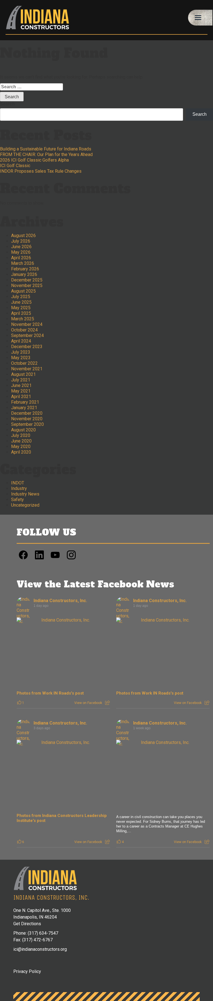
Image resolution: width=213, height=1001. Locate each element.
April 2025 (21, 313)
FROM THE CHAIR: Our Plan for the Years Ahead (46, 154)
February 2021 (25, 402)
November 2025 (26, 285)
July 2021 (20, 380)
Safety (17, 499)
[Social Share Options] (107, 703)
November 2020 (26, 418)
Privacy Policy (27, 971)
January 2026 (24, 274)
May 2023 (21, 357)
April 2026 (21, 257)
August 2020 (23, 429)
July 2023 (20, 352)
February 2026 (25, 268)
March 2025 (22, 318)
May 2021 (21, 391)
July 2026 (20, 241)
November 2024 (26, 324)
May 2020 (21, 446)
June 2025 (21, 302)
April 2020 (21, 452)
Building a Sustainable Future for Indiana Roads (45, 149)
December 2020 (26, 413)
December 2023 (26, 346)
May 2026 (21, 252)
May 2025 (21, 307)
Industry (19, 488)
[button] (200, 18)
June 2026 (21, 246)
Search (7, 104)
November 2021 (26, 368)
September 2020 (27, 424)
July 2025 (20, 296)
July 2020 (20, 435)
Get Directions (27, 923)
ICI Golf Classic (15, 165)
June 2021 (21, 385)
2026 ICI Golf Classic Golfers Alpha (34, 160)
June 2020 (21, 441)
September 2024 (27, 335)
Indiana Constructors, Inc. (60, 600)
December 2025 (26, 280)
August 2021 (23, 374)
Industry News (25, 494)
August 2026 (23, 235)
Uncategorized (25, 505)
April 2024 (21, 341)
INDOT (17, 483)
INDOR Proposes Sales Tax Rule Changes (41, 171)
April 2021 (21, 396)
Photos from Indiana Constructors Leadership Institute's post (62, 818)
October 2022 (24, 363)
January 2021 (24, 407)
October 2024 (24, 330)
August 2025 (23, 291)
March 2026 (22, 263)
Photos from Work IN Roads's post (50, 693)
